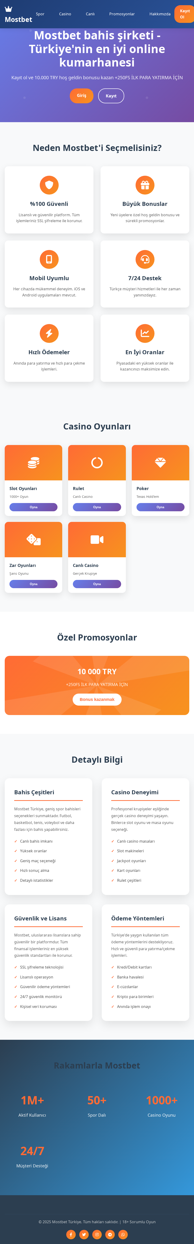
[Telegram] (110, 1234)
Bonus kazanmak (97, 699)
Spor (40, 14)
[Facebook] (71, 1234)
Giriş (81, 95)
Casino (65, 14)
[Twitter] (84, 1234)
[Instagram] (97, 1234)
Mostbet (18, 19)
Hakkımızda (160, 14)
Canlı (90, 14)
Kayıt (111, 96)
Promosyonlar (122, 14)
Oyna (33, 507)
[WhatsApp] (123, 1234)
